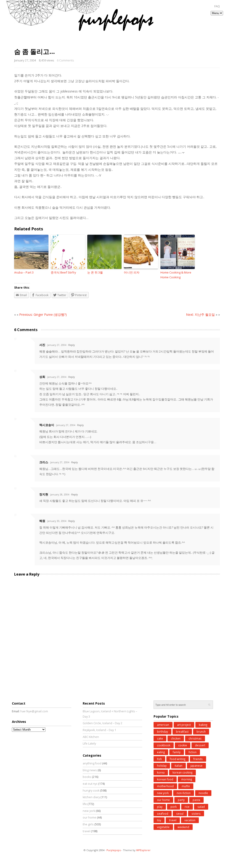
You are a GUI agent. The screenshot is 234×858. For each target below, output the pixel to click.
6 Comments (65, 60)
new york (89, 811)
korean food (165, 779)
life (85, 804)
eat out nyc (90, 784)
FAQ (217, 6)
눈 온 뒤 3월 (95, 272)
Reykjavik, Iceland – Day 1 (99, 730)
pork (173, 806)
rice (187, 806)
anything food (92, 763)
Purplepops (113, 850)
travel (86, 831)
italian (178, 765)
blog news (90, 770)
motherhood (165, 786)
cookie (182, 745)
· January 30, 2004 (56, 521)
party (181, 800)
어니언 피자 (131, 272)
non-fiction (184, 793)
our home (89, 817)
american (163, 724)
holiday (162, 765)
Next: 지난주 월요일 (200, 314)
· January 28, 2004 (59, 494)
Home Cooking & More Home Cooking (175, 274)
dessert (200, 745)
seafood (162, 813)
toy (159, 820)
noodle (203, 793)
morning (186, 779)
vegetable (163, 827)
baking (203, 724)
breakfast (182, 731)
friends (198, 759)
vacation (189, 820)
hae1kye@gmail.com (34, 711)
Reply (71, 345)
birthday (162, 731)
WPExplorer (143, 850)
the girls (88, 824)
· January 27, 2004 (56, 345)
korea (161, 772)
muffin (186, 786)
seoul (179, 813)
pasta (196, 800)
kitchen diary (91, 797)
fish (159, 759)
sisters (196, 813)
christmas (195, 738)
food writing (177, 759)
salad (201, 806)
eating (161, 752)
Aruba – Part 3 (24, 272)
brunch (201, 731)
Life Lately (89, 743)
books (87, 777)
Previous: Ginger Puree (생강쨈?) (43, 314)
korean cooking (182, 772)
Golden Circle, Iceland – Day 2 (102, 723)
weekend (183, 827)
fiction (193, 752)
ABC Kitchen (91, 737)
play (159, 806)
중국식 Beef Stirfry (63, 272)
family (177, 752)
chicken (176, 738)
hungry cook (91, 790)
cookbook (163, 745)
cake (160, 738)
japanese (196, 765)
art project (184, 724)
